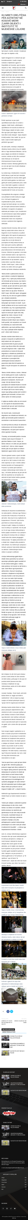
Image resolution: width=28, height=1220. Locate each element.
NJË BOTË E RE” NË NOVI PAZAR (18, 1090)
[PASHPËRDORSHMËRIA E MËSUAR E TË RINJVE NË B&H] (5, 1045)
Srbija (3, 1054)
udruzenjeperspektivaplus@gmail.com (14, 1167)
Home (3, 11)
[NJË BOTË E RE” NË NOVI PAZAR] (5, 1053)
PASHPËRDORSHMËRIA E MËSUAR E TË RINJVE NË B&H (17, 1045)
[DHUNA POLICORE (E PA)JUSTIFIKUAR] (5, 1038)
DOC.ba (14, 1218)
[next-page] (5, 1059)
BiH (2, 1039)
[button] (2, 8)
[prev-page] (3, 1059)
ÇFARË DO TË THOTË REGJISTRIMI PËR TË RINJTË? (7, 1022)
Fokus (3, 1047)
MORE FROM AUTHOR (8, 1032)
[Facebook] (8, 1011)
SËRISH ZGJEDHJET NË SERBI (20, 1021)
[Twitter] (11, 1011)
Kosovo (7, 11)
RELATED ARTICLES (8, 1029)
